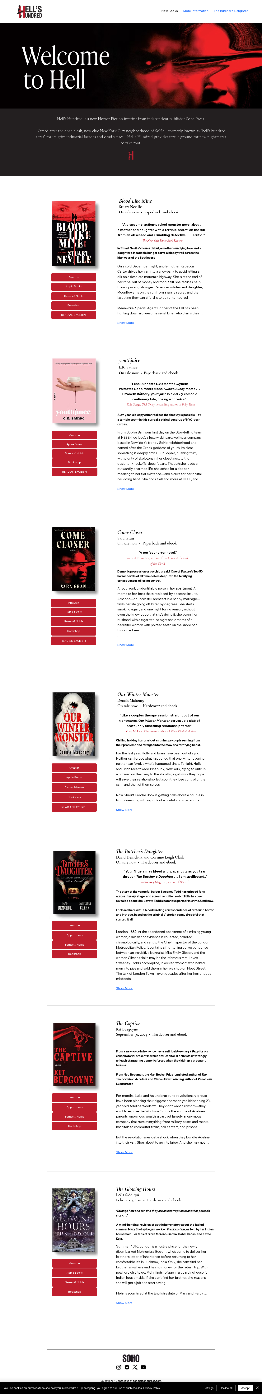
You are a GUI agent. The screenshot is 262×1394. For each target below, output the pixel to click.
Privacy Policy (151, 1388)
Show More (125, 323)
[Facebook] (127, 1367)
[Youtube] (143, 1367)
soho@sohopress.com (147, 1380)
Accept (245, 1388)
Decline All (226, 1388)
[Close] (257, 1388)
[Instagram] (119, 1367)
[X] (135, 1367)
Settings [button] (208, 1388)
